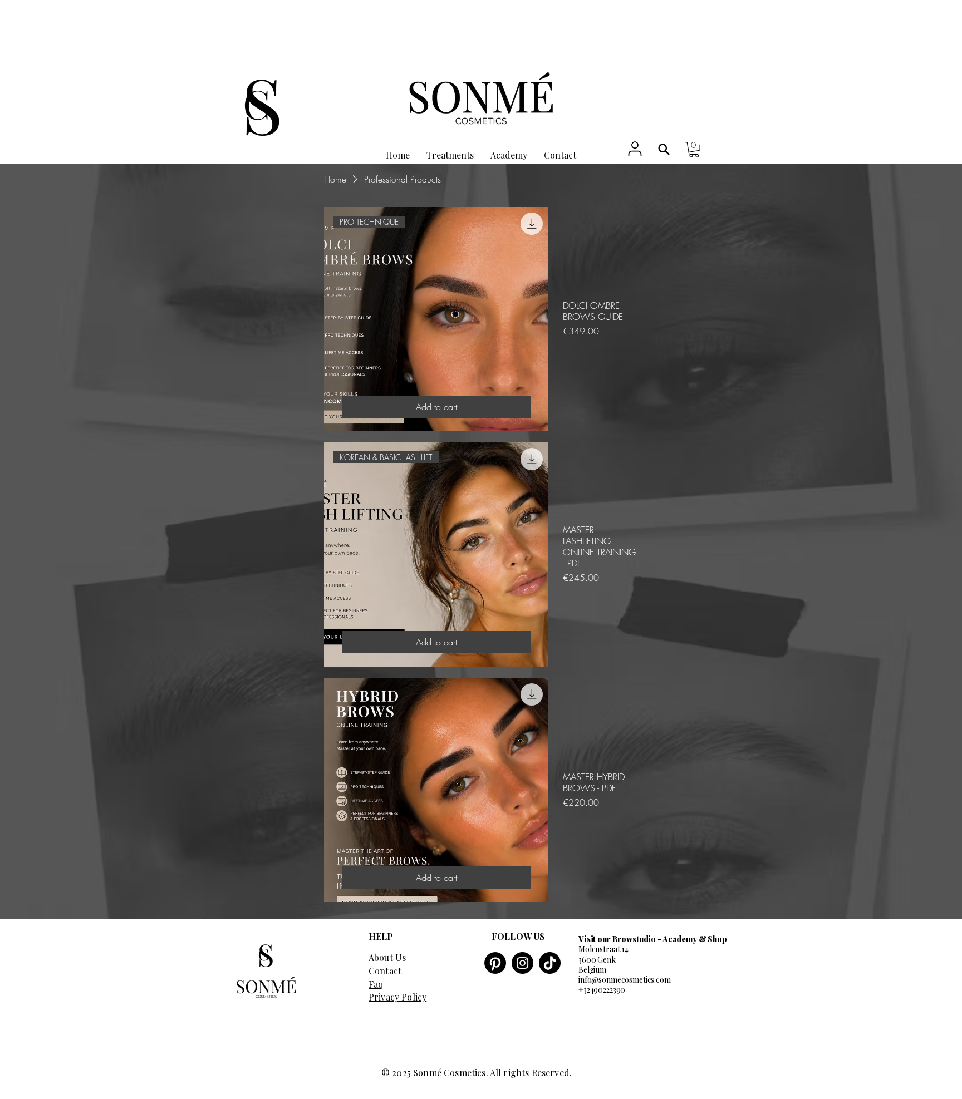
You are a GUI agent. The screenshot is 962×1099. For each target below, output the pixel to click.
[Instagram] (522, 963)
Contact (385, 971)
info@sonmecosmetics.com (624, 979)
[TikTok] (550, 963)
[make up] (664, 149)
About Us (387, 957)
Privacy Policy (397, 997)
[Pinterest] (495, 963)
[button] (694, 149)
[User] (635, 148)
